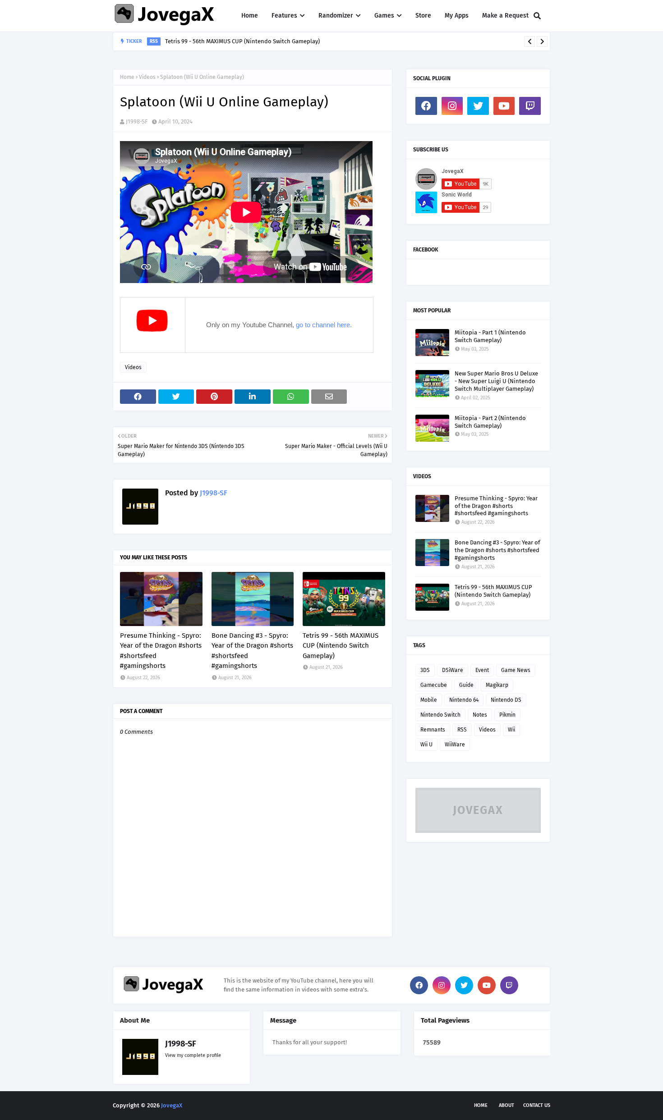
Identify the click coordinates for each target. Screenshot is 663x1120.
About (506, 1105)
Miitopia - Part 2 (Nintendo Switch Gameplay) (490, 422)
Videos (147, 77)
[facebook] (426, 106)
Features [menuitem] (284, 15)
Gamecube (433, 685)
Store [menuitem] (423, 15)
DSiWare (452, 670)
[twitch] (530, 106)
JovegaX (171, 1105)
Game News (515, 670)
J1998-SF (136, 121)
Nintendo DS (506, 700)
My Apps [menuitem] (457, 15)
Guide (466, 685)
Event (482, 670)
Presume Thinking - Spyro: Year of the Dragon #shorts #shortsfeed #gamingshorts (161, 650)
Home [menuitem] (249, 15)
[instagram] (452, 106)
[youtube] (504, 106)
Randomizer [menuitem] (335, 15)
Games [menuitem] (384, 15)
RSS (462, 730)
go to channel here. (324, 325)
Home (127, 77)
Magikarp (497, 685)
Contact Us (536, 1105)
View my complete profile (193, 1055)
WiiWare (455, 744)
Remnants (432, 730)
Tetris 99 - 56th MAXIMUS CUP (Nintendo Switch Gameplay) (242, 41)
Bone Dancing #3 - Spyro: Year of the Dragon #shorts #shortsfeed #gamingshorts (252, 650)
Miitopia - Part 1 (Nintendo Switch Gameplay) (490, 336)
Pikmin (507, 715)
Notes (480, 715)
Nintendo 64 (464, 700)
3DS (425, 670)
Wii (511, 730)
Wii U (426, 744)
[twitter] (478, 106)
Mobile (428, 700)
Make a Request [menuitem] (505, 15)
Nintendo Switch (440, 715)
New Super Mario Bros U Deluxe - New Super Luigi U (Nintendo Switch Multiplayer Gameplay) (496, 381)
